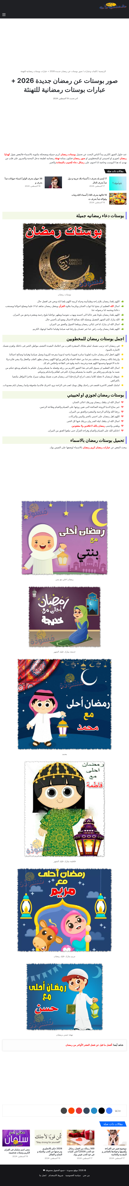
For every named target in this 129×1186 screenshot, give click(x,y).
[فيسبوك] (109, 1111)
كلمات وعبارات (90, 71)
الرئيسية (103, 71)
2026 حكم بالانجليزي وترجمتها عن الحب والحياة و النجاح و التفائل (49, 1151)
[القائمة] (4, 14)
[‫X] (101, 1111)
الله (112, 306)
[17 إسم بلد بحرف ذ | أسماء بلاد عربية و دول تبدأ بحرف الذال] (117, 183)
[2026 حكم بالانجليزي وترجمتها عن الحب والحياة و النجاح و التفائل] (48, 1137)
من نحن (86, 1175)
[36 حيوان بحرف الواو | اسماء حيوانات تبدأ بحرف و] (53, 182)
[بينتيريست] (79, 1111)
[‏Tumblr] (86, 1111)
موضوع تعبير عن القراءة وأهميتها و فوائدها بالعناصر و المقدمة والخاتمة (114, 1151)
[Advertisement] (64, 43)
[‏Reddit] (71, 1111)
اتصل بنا (42, 1175)
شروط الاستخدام (56, 1175)
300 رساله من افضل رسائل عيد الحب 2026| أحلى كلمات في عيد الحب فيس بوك (81, 1151)
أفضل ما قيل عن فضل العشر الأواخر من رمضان (89, 1044)
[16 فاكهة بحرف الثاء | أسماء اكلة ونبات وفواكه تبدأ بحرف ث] (117, 199)
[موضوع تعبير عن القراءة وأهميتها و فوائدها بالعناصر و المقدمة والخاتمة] (113, 1137)
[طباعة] (64, 1111)
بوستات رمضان (68, 154)
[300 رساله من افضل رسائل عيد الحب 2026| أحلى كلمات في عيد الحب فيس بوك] (80, 1137)
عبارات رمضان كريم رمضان (96, 447)
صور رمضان (79, 158)
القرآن (62, 306)
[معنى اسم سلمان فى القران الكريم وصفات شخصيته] (16, 1138)
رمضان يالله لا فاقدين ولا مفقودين (88, 425)
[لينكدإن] (94, 1111)
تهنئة (57, 158)
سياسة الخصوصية (73, 1175)
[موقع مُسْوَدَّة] (113, 5)
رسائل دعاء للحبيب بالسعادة (70, 162)
